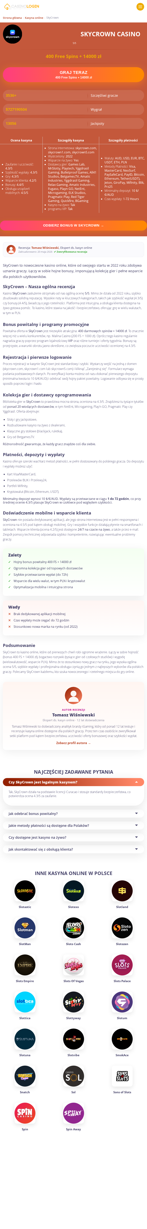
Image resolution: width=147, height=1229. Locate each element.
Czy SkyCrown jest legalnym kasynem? (43, 782)
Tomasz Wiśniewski (45, 248)
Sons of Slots (122, 1092)
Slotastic (25, 907)
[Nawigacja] (140, 7)
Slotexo (73, 907)
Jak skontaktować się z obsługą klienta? (41, 849)
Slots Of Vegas (74, 981)
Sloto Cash (73, 944)
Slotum (122, 1018)
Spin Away (73, 1129)
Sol (73, 1092)
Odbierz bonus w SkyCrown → (73, 225)
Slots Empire (25, 981)
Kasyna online (34, 18)
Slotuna (24, 1055)
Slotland (122, 907)
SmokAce (122, 1055)
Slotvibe (73, 1055)
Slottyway (73, 1018)
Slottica (24, 1018)
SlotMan (25, 944)
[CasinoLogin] (21, 6)
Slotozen (122, 944)
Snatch (25, 1092)
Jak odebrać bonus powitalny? (33, 813)
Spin (25, 1129)
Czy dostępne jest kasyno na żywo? (37, 837)
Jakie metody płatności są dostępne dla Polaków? (49, 825)
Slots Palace (122, 981)
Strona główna (12, 18)
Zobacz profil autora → (73, 743)
